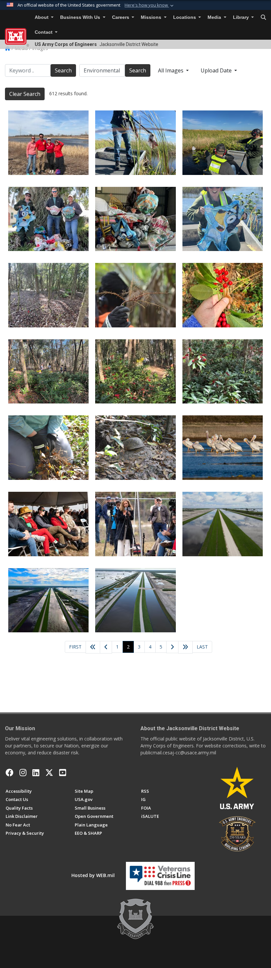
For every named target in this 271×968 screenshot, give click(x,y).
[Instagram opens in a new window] (22, 773)
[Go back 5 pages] (93, 647)
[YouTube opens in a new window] (62, 773)
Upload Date (217, 70)
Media (215, 17)
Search (63, 70)
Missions (152, 17)
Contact (44, 32)
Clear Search (24, 94)
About (42, 17)
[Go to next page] (172, 647)
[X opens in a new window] (49, 773)
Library (241, 17)
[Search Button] (263, 17)
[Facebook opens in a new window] (10, 773)
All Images (171, 70)
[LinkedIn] (35, 773)
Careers (121, 17)
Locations (185, 17)
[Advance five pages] (185, 647)
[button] (150, 5)
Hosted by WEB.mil (93, 875)
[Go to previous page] (106, 647)
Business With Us (80, 17)
